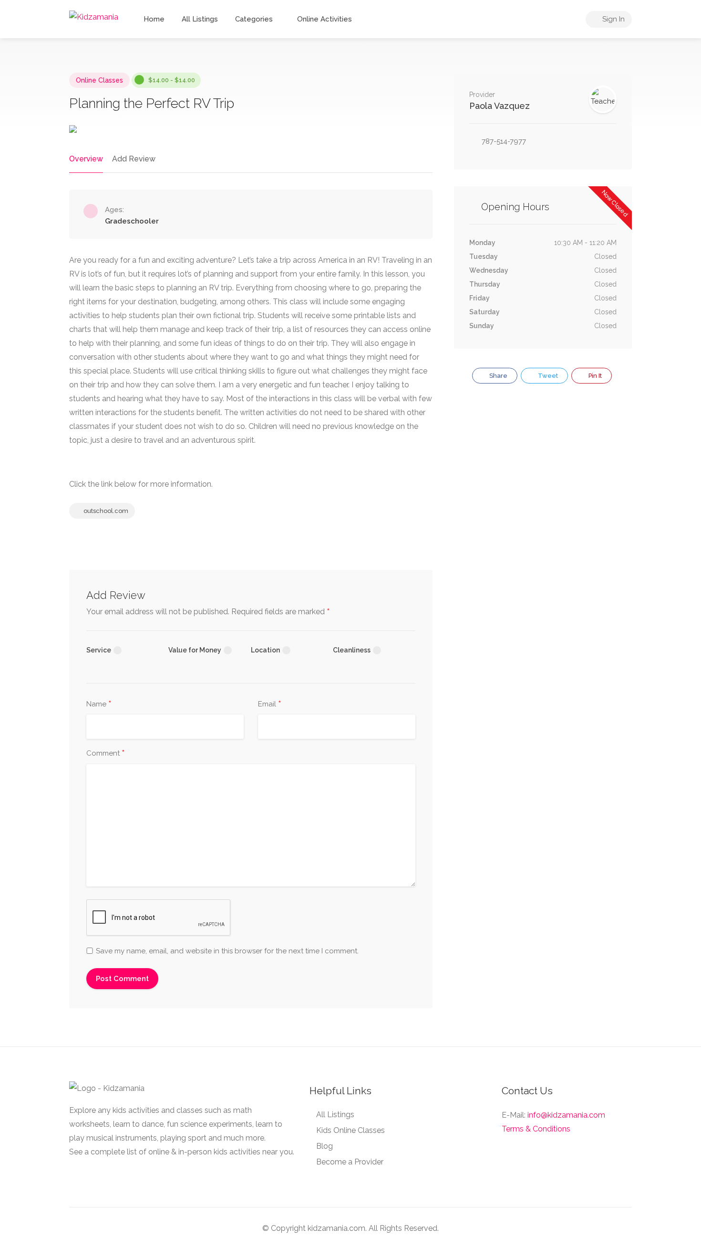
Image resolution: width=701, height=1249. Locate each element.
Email (269, 704)
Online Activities (324, 19)
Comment (105, 753)
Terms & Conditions (536, 1128)
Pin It (594, 375)
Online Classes (99, 80)
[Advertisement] (543, 473)
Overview (86, 158)
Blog (324, 1146)
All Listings (200, 19)
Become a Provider (349, 1161)
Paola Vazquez (499, 106)
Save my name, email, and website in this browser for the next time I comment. (227, 951)
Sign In (612, 19)
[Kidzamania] (93, 16)
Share (497, 375)
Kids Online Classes (350, 1130)
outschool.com (105, 510)
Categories (254, 19)
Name (99, 704)
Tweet (547, 375)
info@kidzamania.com (566, 1115)
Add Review (133, 158)
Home (154, 19)
